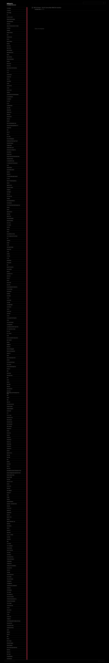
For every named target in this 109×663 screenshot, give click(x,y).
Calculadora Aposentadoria (35, 2)
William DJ (10, 3)
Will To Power (42, 9)
